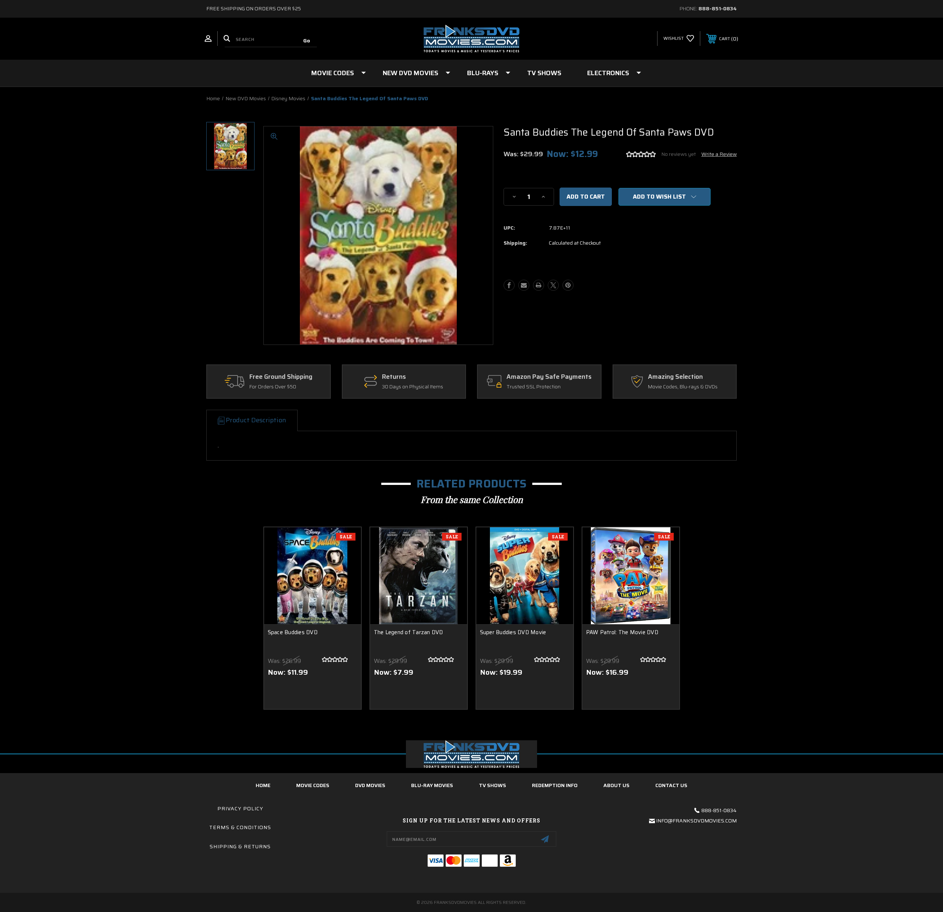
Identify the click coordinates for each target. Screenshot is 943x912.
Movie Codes (332, 73)
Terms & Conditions (240, 827)
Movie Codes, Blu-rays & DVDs (683, 387)
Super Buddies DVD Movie (513, 632)
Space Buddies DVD (293, 632)
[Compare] (346, 579)
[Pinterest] (568, 285)
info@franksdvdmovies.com (696, 821)
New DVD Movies (410, 73)
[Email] (523, 285)
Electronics (608, 73)
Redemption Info (555, 785)
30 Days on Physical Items (412, 387)
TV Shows (544, 73)
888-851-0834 (717, 8)
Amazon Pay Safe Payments (549, 377)
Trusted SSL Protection (533, 387)
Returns (394, 377)
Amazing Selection (675, 377)
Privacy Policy (240, 808)
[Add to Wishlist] (346, 561)
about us (616, 785)
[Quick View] (346, 542)
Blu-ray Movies (432, 785)
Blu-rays (482, 73)
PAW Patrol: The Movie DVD (622, 632)
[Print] (538, 285)
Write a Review (719, 154)
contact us (671, 785)
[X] (553, 285)
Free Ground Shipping (280, 377)
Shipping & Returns (240, 846)
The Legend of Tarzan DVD (408, 632)
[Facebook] (509, 285)
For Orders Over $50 (272, 387)
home (263, 785)
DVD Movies (370, 785)
